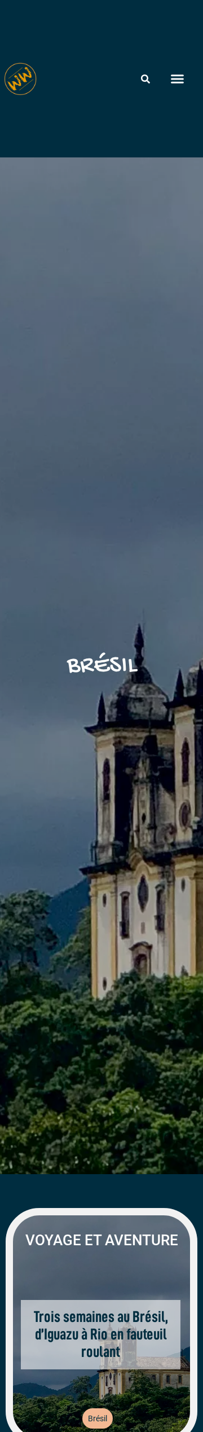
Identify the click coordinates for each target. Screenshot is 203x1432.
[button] (177, 79)
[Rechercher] (145, 79)
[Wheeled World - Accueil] (20, 79)
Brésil (97, 1418)
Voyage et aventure (101, 1240)
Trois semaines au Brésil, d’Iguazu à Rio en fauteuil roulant (101, 1334)
